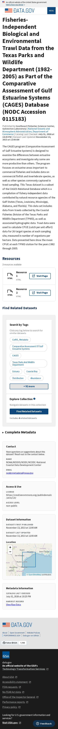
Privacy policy (10, 707)
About (4, 632)
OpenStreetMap (34, 574)
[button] (10, 547)
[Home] (20, 10)
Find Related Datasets (29, 411)
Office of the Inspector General (19, 697)
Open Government (17, 632)
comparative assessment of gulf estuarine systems (27, 347)
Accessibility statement (15, 682)
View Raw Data (13, 604)
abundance (35, 378)
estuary (15, 371)
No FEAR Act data (11, 692)
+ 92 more (29, 386)
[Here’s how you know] (29, 3)
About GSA (8, 677)
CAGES (15, 355)
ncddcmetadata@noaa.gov (19, 472)
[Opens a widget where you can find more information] (44, 724)
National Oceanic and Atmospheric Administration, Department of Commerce (26, 131)
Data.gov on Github (31, 635)
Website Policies (33, 632)
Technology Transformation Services (24, 669)
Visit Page (42, 276)
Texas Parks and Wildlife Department (23, 363)
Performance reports (13, 702)
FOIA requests (10, 687)
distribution (17, 378)
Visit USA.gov (10, 722)
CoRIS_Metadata (20, 339)
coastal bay (31, 371)
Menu (51, 10)
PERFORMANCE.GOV (12, 635)
